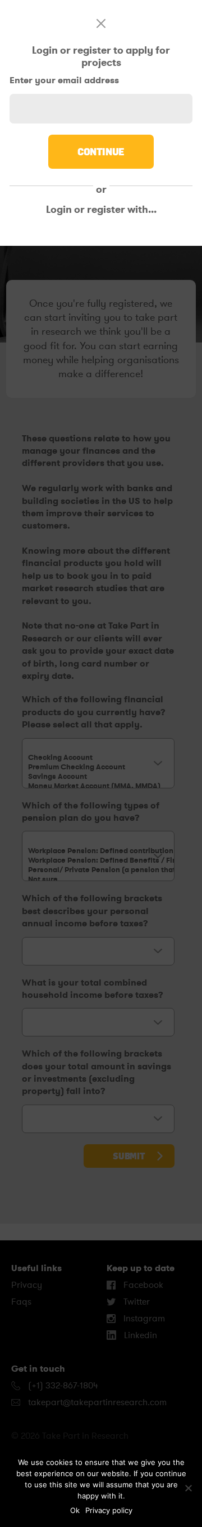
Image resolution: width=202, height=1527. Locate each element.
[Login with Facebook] (34, 234)
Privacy (26, 1285)
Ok (75, 1510)
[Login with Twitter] (94, 234)
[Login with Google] (154, 234)
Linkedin (139, 1335)
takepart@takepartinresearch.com (97, 1402)
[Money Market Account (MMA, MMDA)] (98, 786)
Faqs (21, 1302)
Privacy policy (108, 1510)
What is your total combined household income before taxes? (92, 989)
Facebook (142, 1285)
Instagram (143, 1318)
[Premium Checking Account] (98, 767)
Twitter (135, 1302)
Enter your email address (64, 80)
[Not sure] (98, 879)
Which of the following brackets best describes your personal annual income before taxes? (92, 910)
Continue (101, 151)
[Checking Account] (98, 757)
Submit (129, 1156)
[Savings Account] (98, 776)
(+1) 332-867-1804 (62, 1385)
